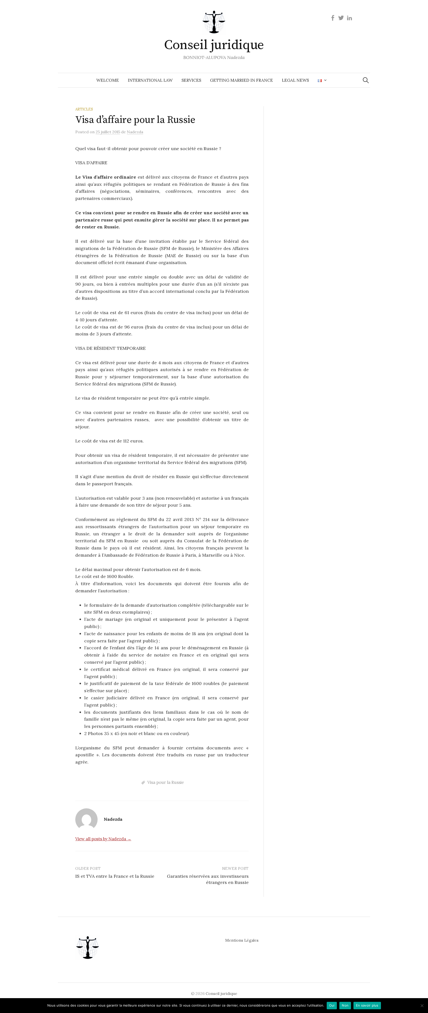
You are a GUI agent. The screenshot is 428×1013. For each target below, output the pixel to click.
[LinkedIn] (349, 17)
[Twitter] (341, 17)
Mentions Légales (242, 940)
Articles (84, 109)
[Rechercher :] (366, 80)
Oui (332, 1005)
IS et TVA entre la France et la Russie (114, 876)
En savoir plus (367, 1005)
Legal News (295, 80)
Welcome (107, 80)
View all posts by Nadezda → (103, 839)
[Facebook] (332, 17)
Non (345, 1005)
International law (150, 80)
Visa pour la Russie (165, 782)
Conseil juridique (214, 45)
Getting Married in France (241, 80)
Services (191, 80)
